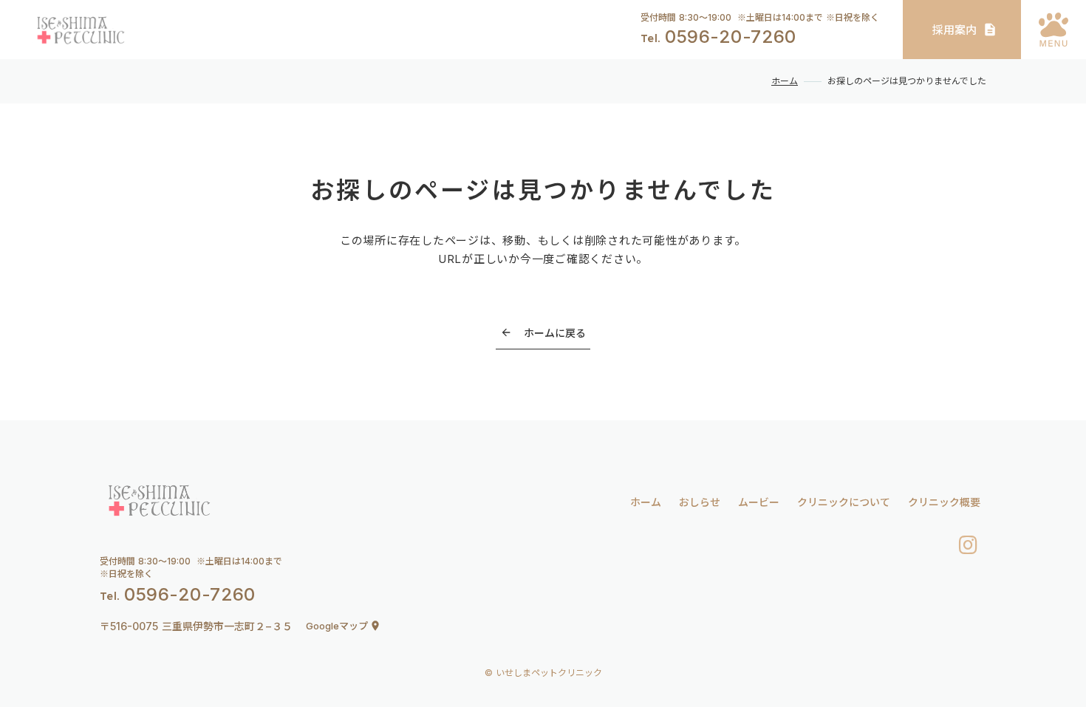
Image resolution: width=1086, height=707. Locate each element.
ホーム (784, 81)
